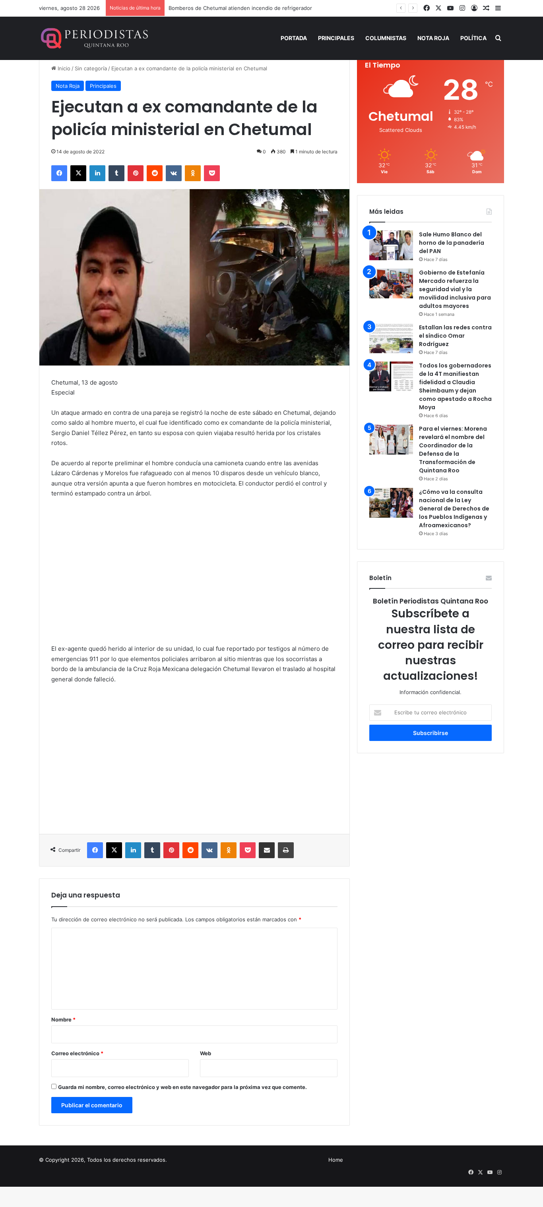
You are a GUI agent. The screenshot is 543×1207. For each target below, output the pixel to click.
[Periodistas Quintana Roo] (93, 38)
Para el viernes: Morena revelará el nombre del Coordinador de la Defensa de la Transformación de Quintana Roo (453, 449)
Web (205, 1053)
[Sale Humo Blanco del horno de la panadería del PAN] (391, 245)
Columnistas (385, 38)
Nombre (63, 1019)
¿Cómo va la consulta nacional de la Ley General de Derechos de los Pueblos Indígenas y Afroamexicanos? (454, 508)
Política (473, 38)
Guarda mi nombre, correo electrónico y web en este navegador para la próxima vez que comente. (182, 1087)
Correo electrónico (77, 1053)
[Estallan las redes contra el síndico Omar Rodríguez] (391, 338)
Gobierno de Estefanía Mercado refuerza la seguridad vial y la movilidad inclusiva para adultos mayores (455, 289)
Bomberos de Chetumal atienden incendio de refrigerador (240, 8)
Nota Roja (433, 38)
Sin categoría (91, 68)
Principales (336, 38)
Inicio (63, 68)
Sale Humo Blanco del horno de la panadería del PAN (451, 242)
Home (335, 1160)
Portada (294, 38)
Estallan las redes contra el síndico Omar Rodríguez (455, 335)
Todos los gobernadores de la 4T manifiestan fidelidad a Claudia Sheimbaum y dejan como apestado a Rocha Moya (455, 386)
